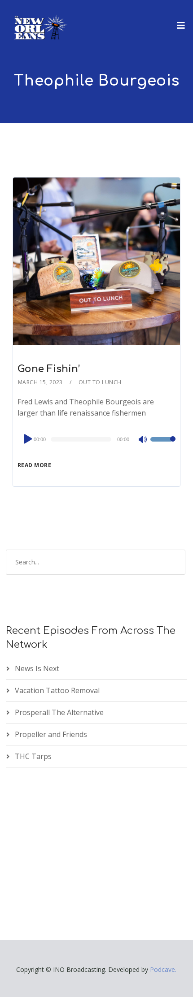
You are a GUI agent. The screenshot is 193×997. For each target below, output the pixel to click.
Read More (35, 465)
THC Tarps (33, 756)
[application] (96, 439)
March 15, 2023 (40, 382)
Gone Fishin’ (49, 369)
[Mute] (143, 440)
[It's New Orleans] (39, 19)
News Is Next (37, 668)
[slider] (162, 445)
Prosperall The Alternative (59, 712)
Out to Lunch (100, 382)
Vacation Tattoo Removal (57, 690)
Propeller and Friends (51, 734)
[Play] (27, 439)
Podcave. (163, 969)
